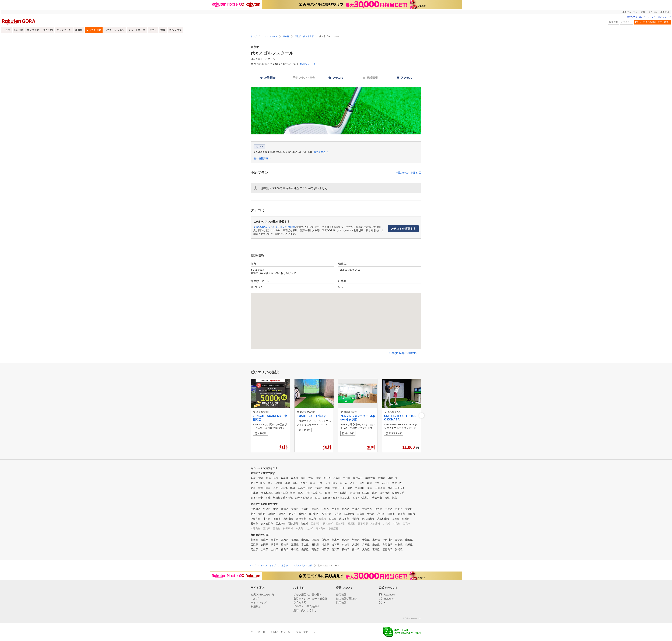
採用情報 (341, 602)
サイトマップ (664, 17)
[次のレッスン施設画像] (421, 415)
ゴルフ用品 (175, 30)
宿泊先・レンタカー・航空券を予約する (310, 600)
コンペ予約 (33, 30)
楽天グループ (628, 12)
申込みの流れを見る (407, 172)
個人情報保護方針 (346, 598)
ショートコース (136, 30)
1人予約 (18, 30)
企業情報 (341, 594)
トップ (6, 30)
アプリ (153, 30)
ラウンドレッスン (114, 30)
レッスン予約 (93, 30)
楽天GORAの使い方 (636, 17)
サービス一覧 (258, 631)
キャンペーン (64, 30)
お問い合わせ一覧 (280, 631)
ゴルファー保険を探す (306, 606)
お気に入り (626, 22)
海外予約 (48, 30)
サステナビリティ (306, 631)
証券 (643, 12)
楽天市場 (664, 12)
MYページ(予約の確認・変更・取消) (652, 22)
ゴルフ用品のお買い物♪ (307, 594)
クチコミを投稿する (403, 228)
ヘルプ (652, 17)
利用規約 (256, 606)
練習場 (78, 30)
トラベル (653, 12)
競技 (162, 30)
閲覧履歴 (613, 22)
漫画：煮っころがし (305, 610)
